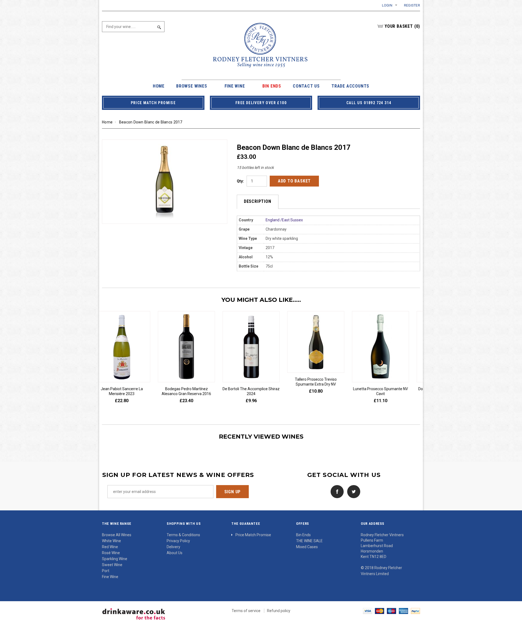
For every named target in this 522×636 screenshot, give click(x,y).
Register (412, 5)
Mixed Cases (307, 547)
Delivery (173, 547)
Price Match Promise (253, 535)
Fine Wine (110, 577)
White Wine (111, 541)
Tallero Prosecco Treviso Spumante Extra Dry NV (130, 381)
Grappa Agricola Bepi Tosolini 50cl (325, 391)
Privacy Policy (178, 541)
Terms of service (246, 611)
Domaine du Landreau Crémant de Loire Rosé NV (260, 391)
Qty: (240, 181)
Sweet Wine (112, 565)
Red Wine (110, 547)
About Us (174, 553)
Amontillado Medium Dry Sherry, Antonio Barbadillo (389, 391)
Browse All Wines (116, 535)
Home (107, 122)
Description (257, 201)
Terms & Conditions (183, 535)
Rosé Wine (111, 553)
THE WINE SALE (309, 541)
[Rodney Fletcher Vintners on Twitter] (352, 491)
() (402, 26)
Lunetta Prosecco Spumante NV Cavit (195, 391)
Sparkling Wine (114, 559)
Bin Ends (303, 535)
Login (387, 5)
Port (105, 571)
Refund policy (278, 611)
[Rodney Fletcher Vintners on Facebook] (336, 491)
